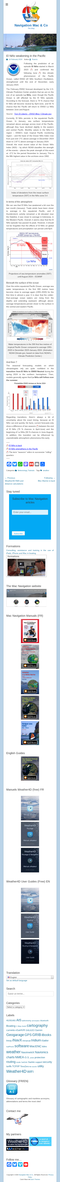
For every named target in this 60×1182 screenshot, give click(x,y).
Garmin (38, 1030)
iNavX (17, 1040)
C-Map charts (21, 1026)
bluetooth (44, 1021)
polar (32, 1058)
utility (41, 1066)
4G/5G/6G (11, 1020)
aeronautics (36, 1020)
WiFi (30, 1071)
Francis (35, 59)
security (47, 1061)
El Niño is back (15, 445)
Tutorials (31, 470)
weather (46, 470)
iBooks (46, 1035)
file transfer (33, 1066)
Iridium (36, 1040)
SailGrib (24, 1062)
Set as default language (16, 980)
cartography (37, 1025)
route (18, 1062)
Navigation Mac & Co (31, 25)
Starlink (31, 1062)
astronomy (26, 1021)
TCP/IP (16, 1066)
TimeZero (24, 1066)
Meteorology (22, 470)
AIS (18, 1020)
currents (10, 1030)
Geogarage (15, 1035)
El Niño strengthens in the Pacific (23, 449)
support (38, 1062)
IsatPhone (10, 1047)
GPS (28, 1035)
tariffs (9, 1066)
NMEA (19, 1057)
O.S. (27, 1057)
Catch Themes (35, 1179)
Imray (9, 1040)
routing (10, 1062)
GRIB (36, 1035)
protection (40, 1057)
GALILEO (30, 1030)
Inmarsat (26, 1041)
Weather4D (16, 1071)
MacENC (35, 1046)
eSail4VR (20, 1030)
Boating (10, 1025)
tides (44, 1046)
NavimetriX (27, 1052)
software (22, 1046)
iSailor (45, 1040)
